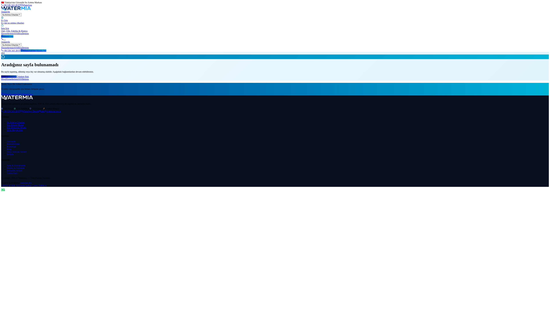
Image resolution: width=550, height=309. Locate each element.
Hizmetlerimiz (7, 33)
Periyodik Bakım (14, 170)
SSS (16, 33)
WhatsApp (27, 5)
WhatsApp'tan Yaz (11, 94)
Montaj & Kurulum (15, 168)
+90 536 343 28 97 (11, 5)
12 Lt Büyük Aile (15, 130)
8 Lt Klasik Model (15, 125)
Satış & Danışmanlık (16, 165)
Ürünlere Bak (22, 76)
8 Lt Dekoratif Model (16, 127)
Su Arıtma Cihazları (10, 15)
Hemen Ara (27, 94)
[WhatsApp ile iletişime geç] (3, 190)
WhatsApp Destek (30, 111)
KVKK (12, 185)
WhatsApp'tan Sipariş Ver (34, 50)
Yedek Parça (12, 173)
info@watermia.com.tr (51, 111)
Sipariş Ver (8, 36)
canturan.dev (26, 183)
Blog (20, 33)
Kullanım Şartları (24, 185)
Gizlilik (4, 185)
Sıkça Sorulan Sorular (17, 151)
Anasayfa (5, 11)
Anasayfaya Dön (8, 76)
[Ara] (2, 39)
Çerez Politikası (39, 185)
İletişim (25, 33)
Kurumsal (11, 146)
